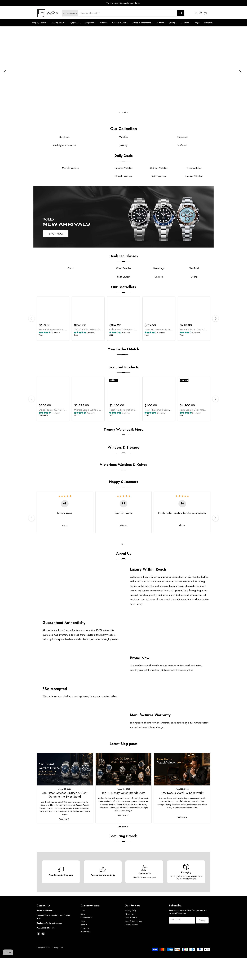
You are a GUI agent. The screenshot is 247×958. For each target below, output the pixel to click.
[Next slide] (239, 72)
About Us (84, 924)
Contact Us (85, 928)
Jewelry (173, 22)
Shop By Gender (39, 22)
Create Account (86, 917)
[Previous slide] (5, 72)
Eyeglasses (75, 22)
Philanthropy (208, 22)
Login (83, 921)
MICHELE (77, 415)
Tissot (41, 335)
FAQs (83, 910)
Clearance (185, 22)
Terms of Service (131, 917)
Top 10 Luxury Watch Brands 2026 (123, 793)
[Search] (180, 13)
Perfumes (161, 22)
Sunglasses (90, 22)
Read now (63, 819)
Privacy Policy (130, 914)
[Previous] (31, 318)
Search (83, 914)
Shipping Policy (130, 910)
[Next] (215, 318)
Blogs (197, 22)
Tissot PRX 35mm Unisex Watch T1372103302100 (169, 410)
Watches (103, 22)
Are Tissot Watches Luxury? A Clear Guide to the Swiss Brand (64, 795)
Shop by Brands (58, 22)
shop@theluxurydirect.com (52, 923)
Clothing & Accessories (142, 22)
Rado (181, 415)
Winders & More (119, 22)
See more (122, 826)
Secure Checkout (131, 924)
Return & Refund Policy (133, 921)
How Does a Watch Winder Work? (182, 793)
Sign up (202, 920)
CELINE (111, 335)
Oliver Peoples (43, 415)
